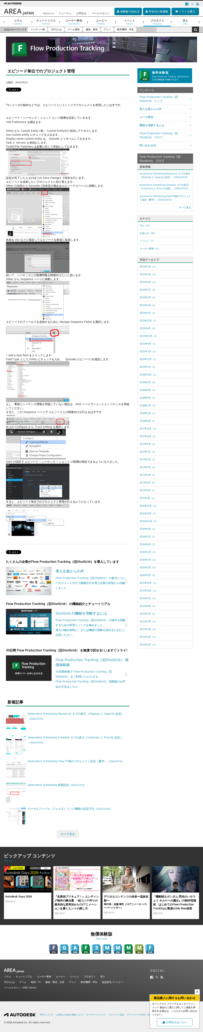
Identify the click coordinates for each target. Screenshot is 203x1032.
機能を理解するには (151, 125)
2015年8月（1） (148, 606)
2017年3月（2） (148, 482)
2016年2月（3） (148, 567)
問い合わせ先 (147, 145)
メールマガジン (100, 13)
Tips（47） (145, 225)
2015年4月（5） (148, 637)
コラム (7, 976)
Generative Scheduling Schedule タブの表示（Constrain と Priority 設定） (165, 186)
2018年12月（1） (148, 374)
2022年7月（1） (148, 289)
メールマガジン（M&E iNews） (21, 987)
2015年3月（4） (148, 644)
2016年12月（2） (149, 505)
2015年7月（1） (148, 613)
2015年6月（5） (148, 621)
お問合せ (81, 13)
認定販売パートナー (112, 982)
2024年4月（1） (148, 274)
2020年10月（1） (149, 336)
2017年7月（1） (148, 451)
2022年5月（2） (148, 297)
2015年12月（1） (148, 583)
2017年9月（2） (148, 444)
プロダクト (90, 976)
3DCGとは (9, 982)
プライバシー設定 (116, 1014)
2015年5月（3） (148, 629)
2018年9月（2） (148, 382)
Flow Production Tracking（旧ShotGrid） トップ (158, 99)
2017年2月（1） (148, 490)
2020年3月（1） (148, 351)
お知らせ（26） (148, 233)
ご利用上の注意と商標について (69, 1014)
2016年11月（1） (148, 513)
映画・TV (36, 982)
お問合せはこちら (176, 1022)
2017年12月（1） (148, 428)
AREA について (46, 1014)
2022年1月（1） (148, 313)
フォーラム (65, 13)
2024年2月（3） (148, 282)
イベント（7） (147, 241)
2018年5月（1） (148, 405)
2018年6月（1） (148, 397)
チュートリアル (24, 976)
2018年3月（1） (148, 413)
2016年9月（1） (148, 529)
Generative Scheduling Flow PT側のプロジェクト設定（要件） (165, 197)
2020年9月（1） (148, 343)
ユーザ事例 (146, 117)
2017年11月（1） (148, 436)
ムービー (60, 976)
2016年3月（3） (148, 559)
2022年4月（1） (148, 305)
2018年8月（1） (148, 390)
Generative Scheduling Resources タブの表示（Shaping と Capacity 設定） (165, 175)
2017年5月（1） (148, 467)
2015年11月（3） (149, 590)
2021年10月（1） (149, 320)
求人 (102, 976)
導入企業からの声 (150, 109)
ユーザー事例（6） (150, 248)
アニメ (72, 982)
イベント (74, 976)
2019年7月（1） (148, 367)
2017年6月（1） (148, 459)
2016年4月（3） (148, 552)
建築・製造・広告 (54, 982)
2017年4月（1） (148, 475)
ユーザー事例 (44, 976)
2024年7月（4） (148, 266)
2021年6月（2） (148, 328)
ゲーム (22, 982)
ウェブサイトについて (96, 1014)
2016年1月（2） (148, 575)
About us (48, 13)
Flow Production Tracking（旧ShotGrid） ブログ (158, 135)
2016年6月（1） (148, 544)
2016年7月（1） (148, 536)
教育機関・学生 (89, 982)
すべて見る (68, 834)
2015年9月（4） (148, 598)
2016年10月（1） (149, 521)
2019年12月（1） (148, 359)
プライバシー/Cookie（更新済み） (142, 1014)
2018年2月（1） (148, 421)
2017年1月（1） (148, 498)
